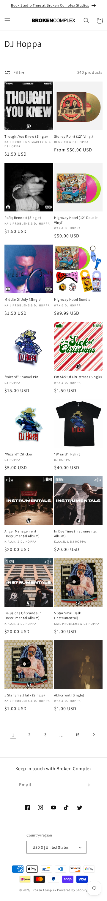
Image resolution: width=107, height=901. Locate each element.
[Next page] (93, 734)
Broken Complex (44, 890)
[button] (7, 20)
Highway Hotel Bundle (72, 299)
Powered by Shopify (72, 890)
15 (77, 734)
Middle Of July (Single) (23, 299)
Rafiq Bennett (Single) (22, 217)
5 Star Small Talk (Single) (24, 695)
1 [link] (13, 735)
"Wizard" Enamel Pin (21, 376)
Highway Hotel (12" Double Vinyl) (76, 220)
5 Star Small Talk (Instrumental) (67, 615)
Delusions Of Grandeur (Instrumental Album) (22, 615)
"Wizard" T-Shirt (67, 454)
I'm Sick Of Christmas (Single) (78, 376)
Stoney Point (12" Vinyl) (73, 136)
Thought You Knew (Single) (26, 136)
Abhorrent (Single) (69, 695)
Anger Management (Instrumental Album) (22, 533)
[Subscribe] (87, 785)
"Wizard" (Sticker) (19, 454)
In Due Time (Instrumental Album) (75, 533)
